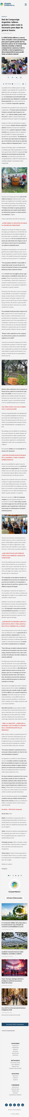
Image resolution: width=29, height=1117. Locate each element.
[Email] (20, 77)
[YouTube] (18, 1105)
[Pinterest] (21, 875)
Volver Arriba (15, 1114)
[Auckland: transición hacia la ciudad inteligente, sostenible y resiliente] (14, 940)
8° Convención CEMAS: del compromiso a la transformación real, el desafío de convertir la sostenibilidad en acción (14, 924)
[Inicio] (7, 6)
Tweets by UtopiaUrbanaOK (8, 1030)
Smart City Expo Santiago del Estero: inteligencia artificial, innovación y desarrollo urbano (13, 980)
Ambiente (4, 16)
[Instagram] (14, 1105)
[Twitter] (10, 1105)
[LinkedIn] (16, 77)
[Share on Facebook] (8, 77)
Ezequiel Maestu (14, 892)
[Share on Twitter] (12, 77)
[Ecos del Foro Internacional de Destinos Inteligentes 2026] (14, 996)
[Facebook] (6, 1105)
